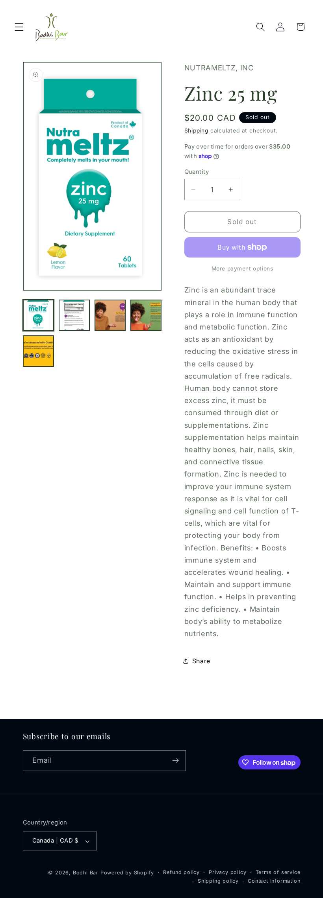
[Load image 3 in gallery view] (110, 315)
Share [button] (201, 661)
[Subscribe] (175, 760)
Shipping (196, 130)
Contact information (274, 881)
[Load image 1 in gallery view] (38, 315)
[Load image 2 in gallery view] (74, 315)
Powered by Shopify (127, 873)
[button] (19, 27)
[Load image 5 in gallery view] (38, 351)
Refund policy (181, 872)
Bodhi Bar (85, 873)
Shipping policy (218, 881)
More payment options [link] (242, 268)
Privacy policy (227, 872)
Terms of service (278, 872)
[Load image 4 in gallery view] (146, 315)
